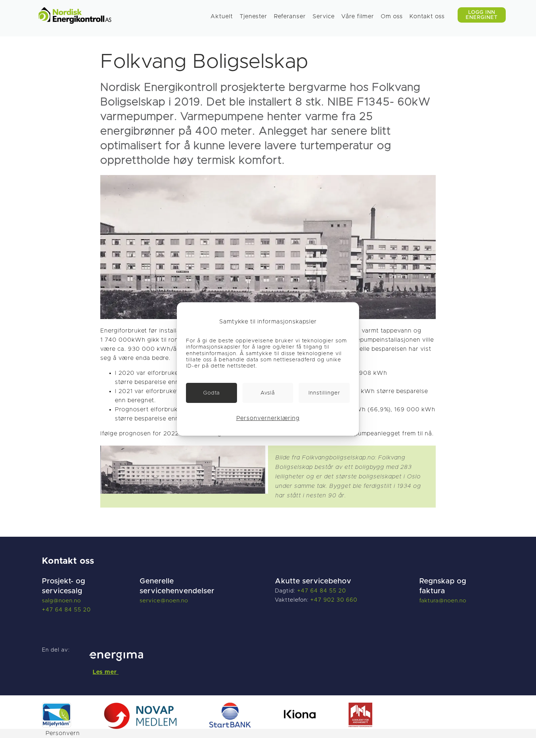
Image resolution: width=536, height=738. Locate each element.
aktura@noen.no (443, 600)
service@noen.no (164, 600)
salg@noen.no (61, 600)
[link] (211, 393)
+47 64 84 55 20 (66, 610)
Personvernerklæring (268, 418)
